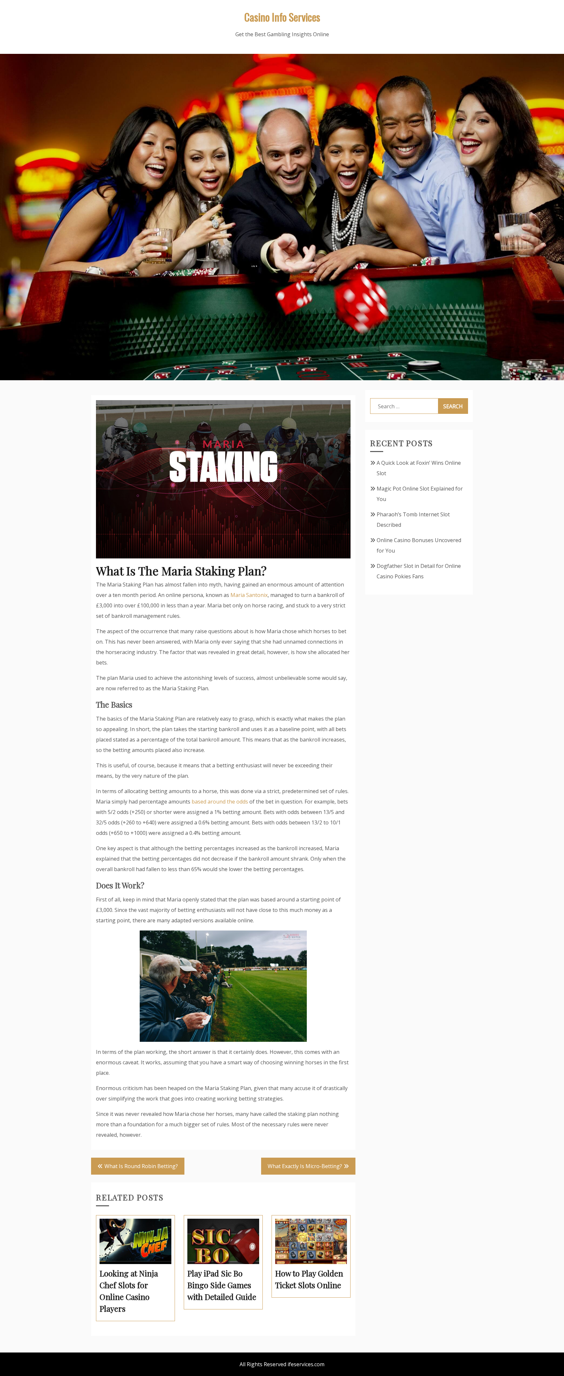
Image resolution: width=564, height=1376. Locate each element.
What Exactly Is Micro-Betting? (305, 1166)
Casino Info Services (282, 16)
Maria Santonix (249, 595)
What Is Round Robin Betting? (141, 1166)
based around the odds (220, 801)
